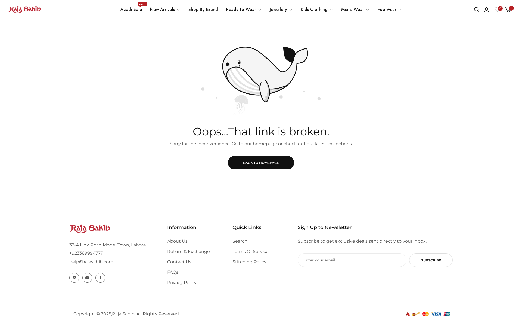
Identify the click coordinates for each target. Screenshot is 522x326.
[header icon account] (486, 9)
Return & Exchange (188, 251)
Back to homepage (261, 163)
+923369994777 (86, 253)
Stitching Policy (249, 261)
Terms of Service (250, 251)
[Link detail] (74, 278)
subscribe (431, 260)
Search (239, 241)
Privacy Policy (182, 282)
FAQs (172, 272)
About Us (177, 241)
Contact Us (179, 261)
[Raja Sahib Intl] (24, 9)
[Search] (476, 9)
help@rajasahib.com (91, 261)
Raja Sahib (123, 313)
